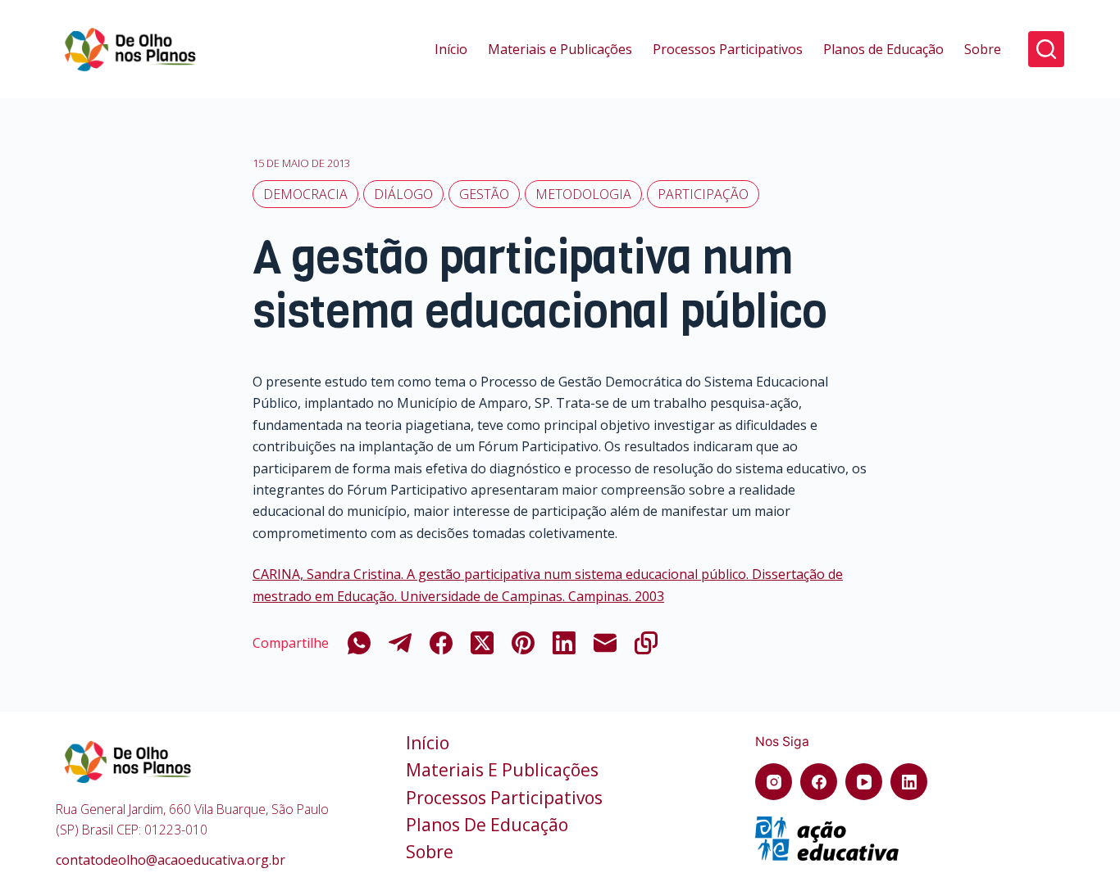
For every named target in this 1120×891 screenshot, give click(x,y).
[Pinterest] (523, 643)
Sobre (982, 49)
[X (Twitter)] (482, 643)
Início (451, 49)
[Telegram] (400, 643)
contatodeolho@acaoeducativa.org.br (170, 860)
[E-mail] (605, 643)
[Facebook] (441, 643)
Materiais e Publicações (560, 49)
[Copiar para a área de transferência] (646, 643)
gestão (484, 194)
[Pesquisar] (1046, 49)
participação (703, 194)
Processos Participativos (728, 49)
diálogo (403, 194)
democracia (305, 194)
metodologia (583, 194)
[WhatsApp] (359, 643)
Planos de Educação (883, 49)
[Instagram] (773, 781)
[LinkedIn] (564, 643)
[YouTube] (863, 781)
